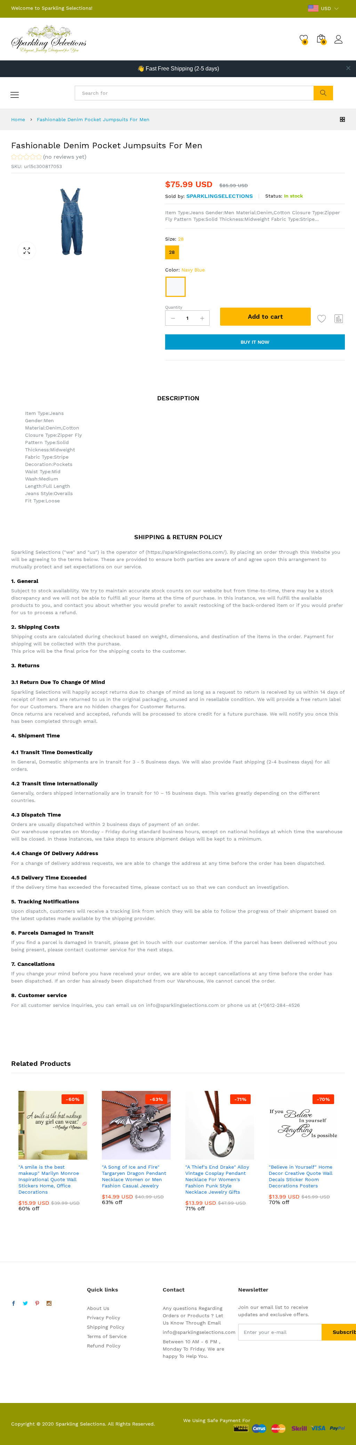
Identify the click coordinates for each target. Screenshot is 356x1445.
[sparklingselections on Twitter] (25, 1303)
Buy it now (255, 342)
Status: (273, 196)
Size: (174, 239)
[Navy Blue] (175, 286)
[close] (348, 68)
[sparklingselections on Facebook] (13, 1303)
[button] (49, 158)
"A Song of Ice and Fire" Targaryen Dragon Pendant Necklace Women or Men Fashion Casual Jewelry (134, 1176)
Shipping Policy (105, 1327)
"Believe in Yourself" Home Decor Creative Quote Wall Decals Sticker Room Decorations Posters (300, 1176)
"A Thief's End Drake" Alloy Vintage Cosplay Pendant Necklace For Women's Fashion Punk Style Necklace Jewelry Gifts (217, 1179)
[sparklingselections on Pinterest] (37, 1303)
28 (172, 252)
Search (323, 93)
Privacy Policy (103, 1317)
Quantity (173, 307)
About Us (98, 1308)
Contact (174, 1289)
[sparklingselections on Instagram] (49, 1303)
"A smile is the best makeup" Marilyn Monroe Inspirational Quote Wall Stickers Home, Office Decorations (48, 1179)
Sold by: (175, 196)
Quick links (102, 1289)
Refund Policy (103, 1345)
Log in (339, 43)
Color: (185, 270)
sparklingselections (219, 196)
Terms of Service (107, 1336)
